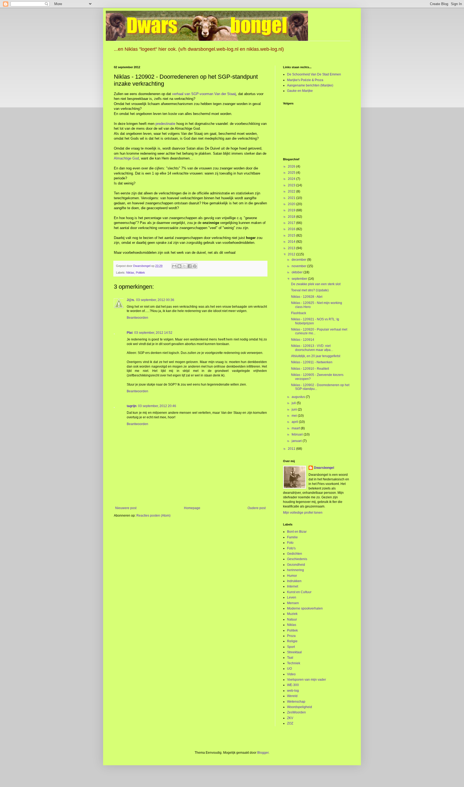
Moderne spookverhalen (305, 608)
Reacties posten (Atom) (153, 515)
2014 (292, 242)
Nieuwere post (125, 508)
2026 (292, 166)
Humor (292, 576)
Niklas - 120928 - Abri (306, 297)
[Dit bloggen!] (179, 266)
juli (294, 403)
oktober (297, 272)
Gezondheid (296, 565)
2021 (292, 198)
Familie (292, 537)
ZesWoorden (296, 712)
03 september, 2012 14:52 (153, 333)
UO (289, 668)
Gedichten (294, 554)
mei (295, 416)
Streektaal (294, 652)
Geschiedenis (297, 559)
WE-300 (293, 685)
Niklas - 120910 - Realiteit (310, 369)
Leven (291, 597)
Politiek (140, 272)
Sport (291, 647)
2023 (292, 185)
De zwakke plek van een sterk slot (315, 284)
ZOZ (290, 723)
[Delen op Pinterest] (194, 266)
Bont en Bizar (297, 532)
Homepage (192, 508)
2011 (292, 449)
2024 (292, 179)
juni (295, 409)
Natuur (292, 619)
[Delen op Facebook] (189, 266)
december (299, 260)
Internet (292, 586)
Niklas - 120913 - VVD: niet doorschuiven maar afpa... (312, 347)
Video (291, 674)
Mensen (293, 603)
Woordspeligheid (299, 707)
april (295, 422)
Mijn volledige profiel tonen (302, 512)
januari (297, 441)
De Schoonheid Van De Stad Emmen (314, 74)
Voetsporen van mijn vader (306, 679)
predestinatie (165, 124)
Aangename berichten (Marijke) (310, 85)
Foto (290, 543)
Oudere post (257, 508)
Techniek (293, 663)
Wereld (292, 696)
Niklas (130, 272)
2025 (292, 173)
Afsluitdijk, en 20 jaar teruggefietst (315, 356)
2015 (292, 235)
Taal (290, 657)
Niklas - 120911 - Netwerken (311, 362)
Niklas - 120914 (302, 340)
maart (296, 428)
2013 (292, 248)
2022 (292, 191)
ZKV (290, 718)
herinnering (295, 570)
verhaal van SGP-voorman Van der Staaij (204, 94)
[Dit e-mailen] (174, 266)
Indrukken (294, 581)
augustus (299, 397)
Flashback (298, 313)
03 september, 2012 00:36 (155, 300)
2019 (292, 210)
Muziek (292, 614)
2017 (292, 223)
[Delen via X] (184, 266)
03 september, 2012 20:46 (157, 406)
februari (298, 434)
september (300, 279)
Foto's (291, 548)
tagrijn (131, 406)
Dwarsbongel (324, 468)
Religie (292, 641)
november (299, 266)
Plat (130, 333)
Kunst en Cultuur (299, 592)
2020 (292, 204)
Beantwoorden (137, 318)
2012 (292, 254)
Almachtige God (126, 158)
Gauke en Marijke (300, 91)
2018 (292, 217)
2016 (292, 229)
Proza (291, 636)
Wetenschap (296, 701)
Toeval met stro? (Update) (310, 290)
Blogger (263, 753)
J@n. (131, 300)
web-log (293, 690)
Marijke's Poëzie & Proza (305, 80)
